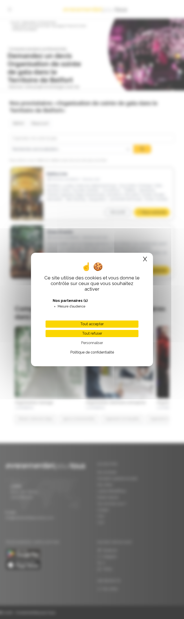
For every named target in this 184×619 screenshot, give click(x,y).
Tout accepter (92, 324)
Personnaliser (92, 343)
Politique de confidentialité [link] (92, 352)
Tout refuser (92, 333)
